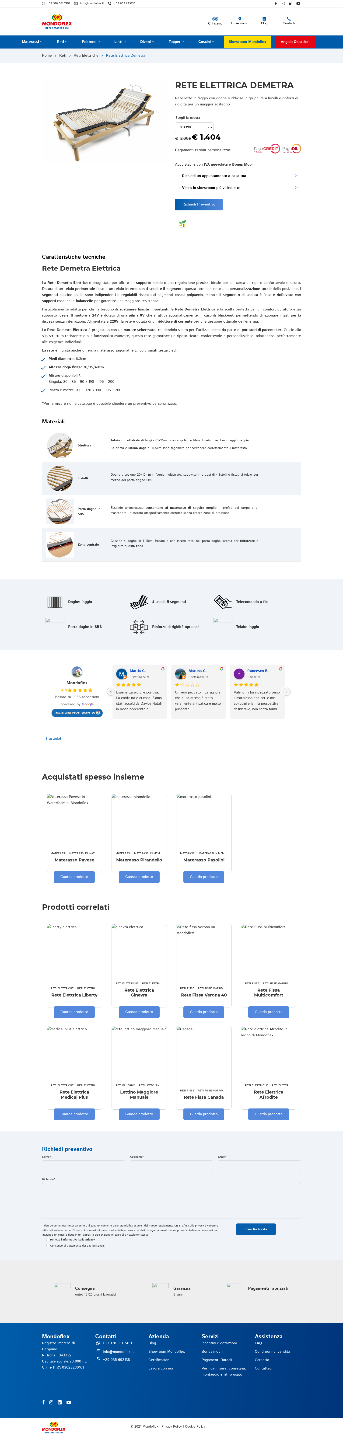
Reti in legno (125, 1085)
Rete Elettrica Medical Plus (74, 1095)
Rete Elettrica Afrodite (269, 1095)
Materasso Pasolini (203, 860)
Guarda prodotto (74, 877)
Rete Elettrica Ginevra (139, 993)
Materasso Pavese (74, 860)
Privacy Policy (171, 1426)
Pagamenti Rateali (217, 1360)
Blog (152, 1343)
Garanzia (262, 1360)
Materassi (31, 42)
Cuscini (205, 42)
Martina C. (198, 671)
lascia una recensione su (74, 712)
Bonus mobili (212, 1351)
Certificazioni (159, 1360)
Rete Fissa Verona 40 (204, 995)
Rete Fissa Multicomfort (268, 993)
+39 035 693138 (116, 1359)
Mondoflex (77, 683)
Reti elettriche (86, 55)
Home (47, 55)
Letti (118, 42)
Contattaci (263, 1368)
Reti (61, 42)
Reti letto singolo (153, 1085)
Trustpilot (53, 738)
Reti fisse (187, 988)
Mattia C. (138, 671)
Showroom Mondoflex (247, 42)
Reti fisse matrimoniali (215, 988)
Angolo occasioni (295, 42)
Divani (146, 42)
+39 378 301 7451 (117, 1343)
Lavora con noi (160, 1368)
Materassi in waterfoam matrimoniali (97, 853)
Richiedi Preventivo (198, 204)
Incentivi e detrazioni (219, 1343)
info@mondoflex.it (118, 1352)
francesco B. (258, 671)
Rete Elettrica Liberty (74, 995)
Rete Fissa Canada (204, 1097)
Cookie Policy (195, 1426)
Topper (175, 42)
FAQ (258, 1343)
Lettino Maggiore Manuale (139, 1095)
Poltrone (90, 42)
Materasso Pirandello (139, 860)
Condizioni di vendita (272, 1351)
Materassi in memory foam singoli (160, 853)
